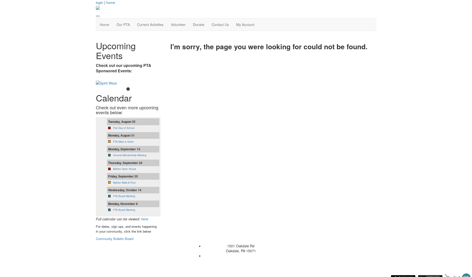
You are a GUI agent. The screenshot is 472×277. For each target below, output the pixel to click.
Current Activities (150, 24)
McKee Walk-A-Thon (124, 182)
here (144, 218)
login (99, 2)
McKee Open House (124, 169)
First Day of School (123, 128)
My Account (245, 24)
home (110, 2)
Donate (198, 24)
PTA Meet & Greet (123, 141)
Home (104, 24)
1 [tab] (128, 89)
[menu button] (98, 16)
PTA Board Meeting (124, 196)
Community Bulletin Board (115, 238)
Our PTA (123, 24)
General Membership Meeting (130, 155)
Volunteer (178, 24)
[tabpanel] (128, 83)
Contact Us (220, 24)
